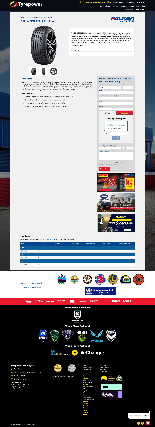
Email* (100, 101)
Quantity (125, 85)
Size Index (103, 365)
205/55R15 (24, 251)
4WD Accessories (88, 386)
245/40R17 (24, 258)
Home (24, 17)
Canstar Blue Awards (105, 367)
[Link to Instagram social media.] (142, 423)
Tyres (100, 6)
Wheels (107, 6)
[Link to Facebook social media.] (138, 423)
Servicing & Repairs (88, 393)
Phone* (108, 96)
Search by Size (87, 369)
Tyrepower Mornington (93, 2)
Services (115, 6)
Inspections (86, 391)
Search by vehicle (45, 239)
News (131, 9)
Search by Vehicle (88, 367)
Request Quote (104, 169)
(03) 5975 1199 (116, 2)
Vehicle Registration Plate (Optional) (109, 146)
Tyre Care (85, 374)
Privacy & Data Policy (20, 424)
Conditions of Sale (30, 424)
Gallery (137, 9)
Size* (100, 85)
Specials (123, 6)
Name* (101, 90)
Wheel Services (87, 397)
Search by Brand (87, 372)
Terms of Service (108, 164)
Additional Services (88, 399)
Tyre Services (86, 395)
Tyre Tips (85, 376)
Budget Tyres (103, 369)
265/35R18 (24, 265)
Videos (142, 9)
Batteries (85, 389)
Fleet (127, 9)
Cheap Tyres (103, 372)
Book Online (140, 6)
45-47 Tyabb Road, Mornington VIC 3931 (27, 372)
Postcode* (101, 107)
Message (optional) (104, 151)
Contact (131, 6)
